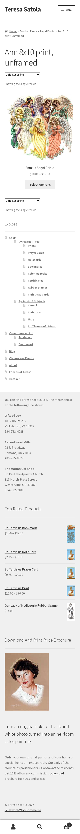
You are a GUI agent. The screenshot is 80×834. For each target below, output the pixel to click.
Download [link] (57, 773)
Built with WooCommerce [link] (23, 810)
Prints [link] (32, 246)
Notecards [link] (34, 259)
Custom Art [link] (26, 344)
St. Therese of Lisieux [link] (42, 326)
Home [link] (13, 31)
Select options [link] (40, 184)
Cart (61, 823)
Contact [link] (14, 379)
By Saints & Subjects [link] (32, 301)
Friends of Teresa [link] (20, 372)
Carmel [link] (32, 305)
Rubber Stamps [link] (38, 287)
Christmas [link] (34, 312)
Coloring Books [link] (37, 273)
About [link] (13, 365)
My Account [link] (13, 827)
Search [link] (40, 827)
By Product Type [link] (29, 242)
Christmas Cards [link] (38, 294)
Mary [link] (31, 319)
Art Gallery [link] (25, 337)
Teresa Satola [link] (23, 9)
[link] (40, 135)
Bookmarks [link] (35, 266)
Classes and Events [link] (21, 358)
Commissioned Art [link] (21, 333)
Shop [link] (12, 237)
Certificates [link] (35, 280)
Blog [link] (12, 351)
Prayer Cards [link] (36, 253)
